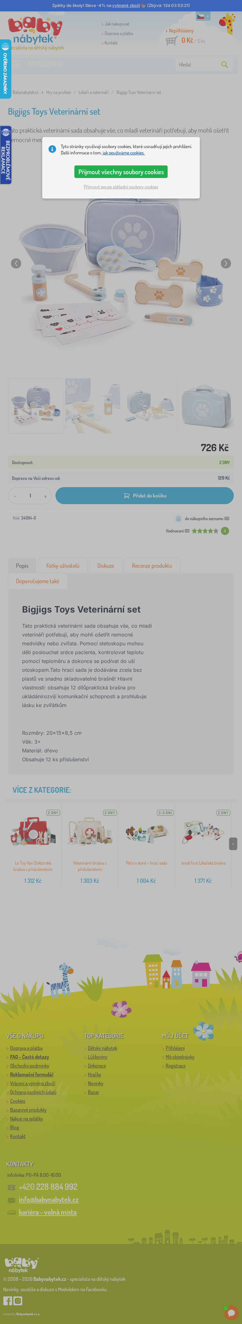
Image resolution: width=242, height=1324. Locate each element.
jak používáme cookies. (124, 153)
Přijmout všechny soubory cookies (121, 172)
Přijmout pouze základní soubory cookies (121, 187)
